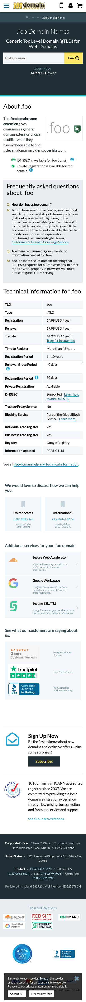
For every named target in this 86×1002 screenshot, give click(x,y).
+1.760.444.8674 (63, 519)
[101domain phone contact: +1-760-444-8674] (61, 7)
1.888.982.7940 (23, 519)
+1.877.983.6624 (18, 873)
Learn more (67, 419)
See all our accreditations (46, 819)
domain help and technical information (46, 464)
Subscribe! (44, 761)
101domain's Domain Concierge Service (40, 242)
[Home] (27, 17)
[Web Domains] (38, 17)
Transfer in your (61, 340)
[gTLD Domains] (33, 17)
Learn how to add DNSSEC (63, 396)
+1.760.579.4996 (50, 873)
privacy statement (37, 986)
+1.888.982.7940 (43, 878)
